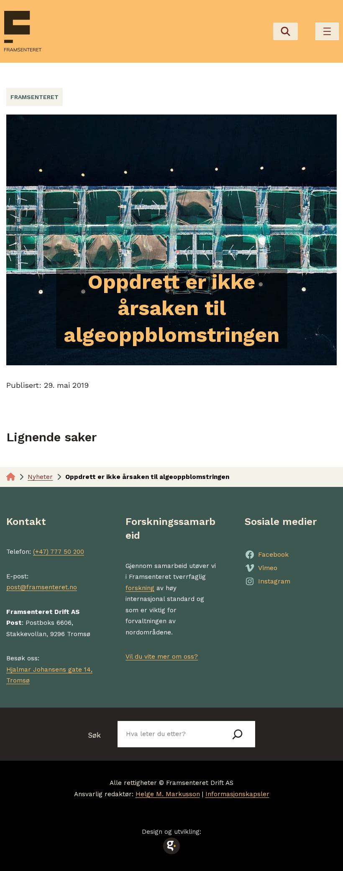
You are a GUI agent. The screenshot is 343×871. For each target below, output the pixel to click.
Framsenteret (34, 97)
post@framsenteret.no (41, 587)
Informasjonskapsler (237, 794)
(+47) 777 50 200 (58, 551)
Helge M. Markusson (168, 794)
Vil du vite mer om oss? (161, 656)
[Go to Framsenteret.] (10, 477)
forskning (139, 588)
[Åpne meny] (327, 31)
